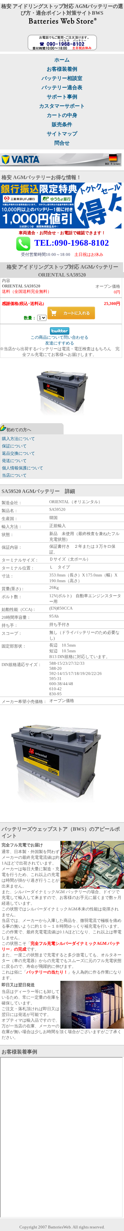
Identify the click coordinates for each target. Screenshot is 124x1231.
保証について (14, 446)
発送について (14, 460)
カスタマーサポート (62, 106)
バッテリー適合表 (62, 87)
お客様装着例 (62, 69)
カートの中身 (62, 115)
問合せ (62, 143)
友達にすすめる (59, 343)
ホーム (62, 59)
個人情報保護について (22, 468)
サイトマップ (62, 133)
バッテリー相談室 (62, 78)
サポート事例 (62, 96)
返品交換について (18, 453)
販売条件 (62, 124)
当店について (14, 475)
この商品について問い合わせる (59, 337)
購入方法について (18, 438)
